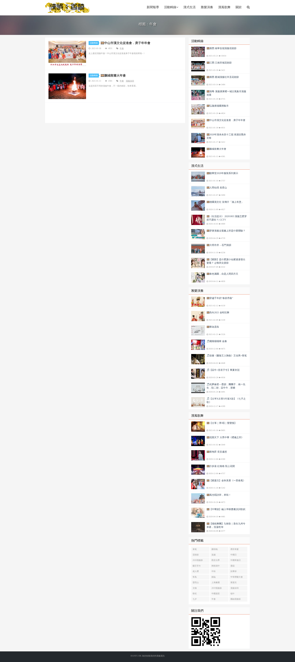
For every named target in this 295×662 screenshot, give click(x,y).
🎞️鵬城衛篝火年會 (113, 75)
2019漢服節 (217, 588)
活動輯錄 (170, 7)
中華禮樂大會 (236, 577)
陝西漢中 (216, 566)
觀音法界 (216, 560)
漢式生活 (189, 7)
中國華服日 (235, 560)
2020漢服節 (198, 560)
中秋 (214, 571)
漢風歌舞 (224, 7)
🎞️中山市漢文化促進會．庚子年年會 (125, 43)
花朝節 (196, 555)
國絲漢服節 (235, 599)
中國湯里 (216, 593)
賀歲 (214, 555)
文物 (195, 588)
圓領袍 (215, 549)
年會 (122, 48)
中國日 (233, 555)
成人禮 (196, 571)
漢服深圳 (130, 81)
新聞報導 (153, 7)
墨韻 (232, 566)
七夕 (195, 599)
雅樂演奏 (207, 7)
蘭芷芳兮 (197, 566)
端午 (232, 593)
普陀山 (196, 582)
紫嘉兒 (233, 582)
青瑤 (195, 549)
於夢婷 (233, 571)
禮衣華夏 (234, 549)
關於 (239, 7)
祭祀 (195, 593)
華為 (195, 577)
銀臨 (214, 577)
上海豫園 (216, 582)
